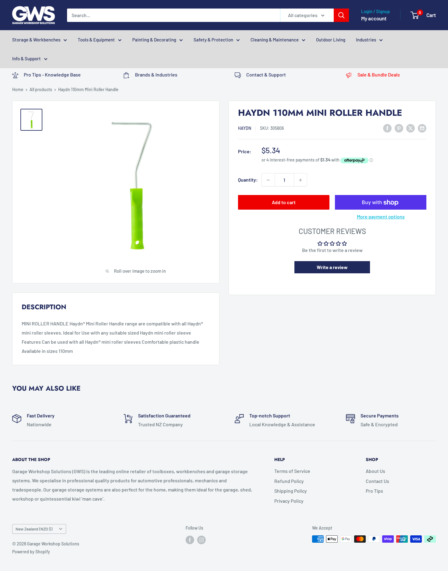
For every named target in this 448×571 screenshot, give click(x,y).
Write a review (332, 267)
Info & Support (26, 58)
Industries (366, 39)
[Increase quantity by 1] (300, 180)
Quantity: (248, 180)
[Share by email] (422, 128)
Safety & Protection (213, 39)
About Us (375, 471)
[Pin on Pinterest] (399, 128)
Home (17, 89)
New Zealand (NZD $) (34, 528)
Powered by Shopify (31, 551)
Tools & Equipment (96, 39)
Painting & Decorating (154, 39)
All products (41, 89)
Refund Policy (289, 481)
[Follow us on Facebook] (190, 539)
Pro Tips (374, 491)
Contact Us (377, 481)
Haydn (244, 128)
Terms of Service (292, 471)
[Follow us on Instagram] (201, 539)
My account (373, 18)
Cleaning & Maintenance (275, 39)
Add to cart (284, 202)
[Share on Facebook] (387, 128)
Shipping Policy (290, 491)
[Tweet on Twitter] (410, 128)
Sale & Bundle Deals (378, 74)
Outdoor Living (330, 39)
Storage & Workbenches (36, 39)
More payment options (381, 217)
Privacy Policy (289, 501)
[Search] (341, 15)
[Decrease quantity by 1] (268, 180)
